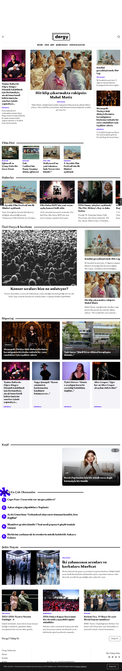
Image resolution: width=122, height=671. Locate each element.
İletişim (5, 658)
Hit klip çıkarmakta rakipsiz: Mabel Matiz (61, 95)
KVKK (4, 662)
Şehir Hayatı (62, 45)
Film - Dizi (49, 45)
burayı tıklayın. (81, 666)
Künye (4, 654)
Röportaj (5, 107)
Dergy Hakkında (9, 651)
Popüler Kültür (77, 45)
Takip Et (114, 639)
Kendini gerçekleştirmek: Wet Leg (108, 71)
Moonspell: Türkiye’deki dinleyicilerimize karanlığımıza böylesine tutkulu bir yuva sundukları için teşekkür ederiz (108, 117)
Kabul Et (112, 667)
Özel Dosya (61, 102)
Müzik (40, 45)
